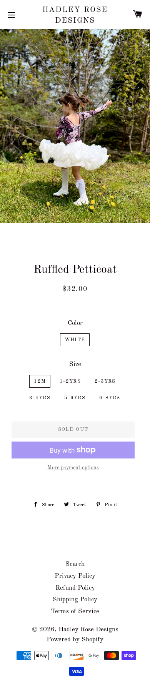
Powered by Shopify (75, 639)
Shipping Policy (75, 599)
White (75, 339)
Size (75, 364)
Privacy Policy (75, 576)
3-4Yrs (39, 397)
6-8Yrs (109, 397)
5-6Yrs (74, 397)
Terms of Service (75, 611)
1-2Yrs (70, 381)
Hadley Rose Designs (75, 15)
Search (75, 564)
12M (40, 381)
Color (75, 323)
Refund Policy (75, 588)
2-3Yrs (105, 381)
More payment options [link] (73, 467)
